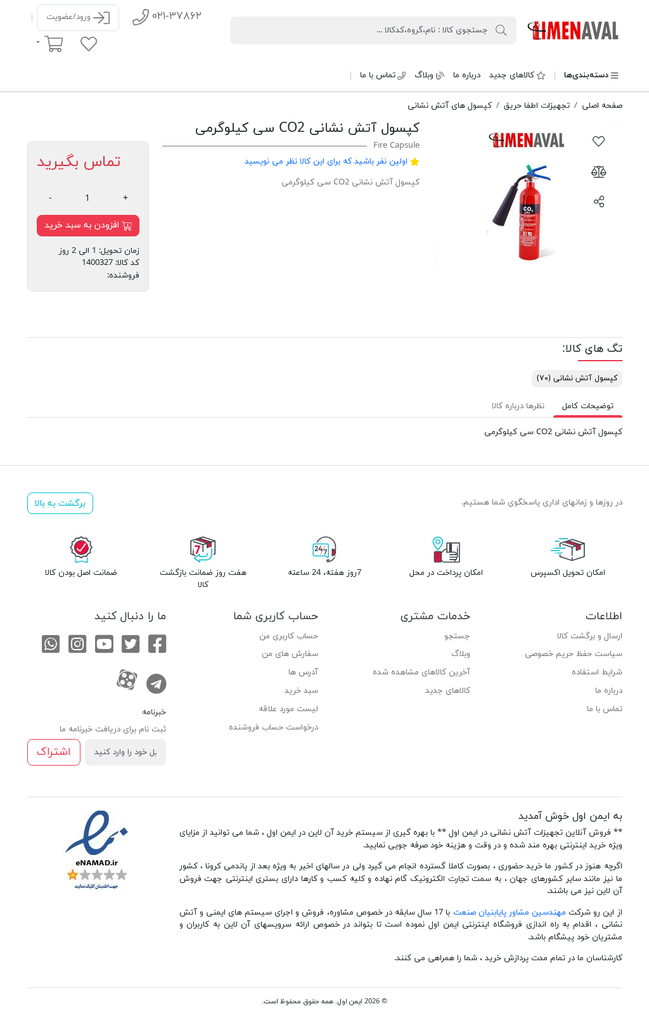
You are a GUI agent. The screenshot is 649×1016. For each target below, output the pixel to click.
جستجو (457, 636)
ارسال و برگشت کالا (589, 636)
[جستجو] (501, 29)
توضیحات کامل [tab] (588, 406)
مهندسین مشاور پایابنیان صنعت (509, 912)
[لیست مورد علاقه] (89, 43)
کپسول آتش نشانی (577, 378)
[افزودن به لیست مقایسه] (599, 171)
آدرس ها (303, 672)
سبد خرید (301, 691)
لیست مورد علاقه (288, 709)
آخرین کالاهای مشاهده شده (421, 672)
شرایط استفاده (597, 672)
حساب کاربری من (288, 636)
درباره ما (466, 75)
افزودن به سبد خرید (83, 225)
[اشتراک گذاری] (599, 201)
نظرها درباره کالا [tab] (518, 406)
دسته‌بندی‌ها (586, 75)
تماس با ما (377, 75)
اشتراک (54, 752)
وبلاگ (424, 75)
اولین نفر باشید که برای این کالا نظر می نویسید (326, 161)
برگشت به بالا (60, 504)
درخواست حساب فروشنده (273, 727)
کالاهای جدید (511, 75)
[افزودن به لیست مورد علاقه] (599, 140)
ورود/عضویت (69, 17)
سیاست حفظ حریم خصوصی (573, 654)
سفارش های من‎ (290, 654)
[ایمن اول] (573, 29)
